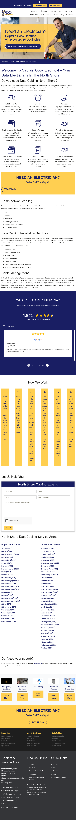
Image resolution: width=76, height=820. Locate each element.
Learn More (6, 696)
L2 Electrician (46, 15)
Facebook (32, 774)
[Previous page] (28, 365)
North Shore (5, 741)
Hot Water (68, 11)
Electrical (44, 11)
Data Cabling (38, 686)
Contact (69, 15)
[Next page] (47, 365)
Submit (8, 528)
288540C (36, 794)
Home (55, 764)
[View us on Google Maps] (39, 2)
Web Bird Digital (53, 816)
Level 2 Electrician (69, 687)
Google (31, 764)
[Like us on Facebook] (37, 2)
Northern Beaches (8, 743)
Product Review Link (36, 771)
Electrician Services (22, 687)
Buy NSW (32, 767)
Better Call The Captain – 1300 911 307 (23, 46)
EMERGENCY (34, 15)
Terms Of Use (19, 813)
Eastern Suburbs (7, 736)
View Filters (10, 326)
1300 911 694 (10, 189)
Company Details (59, 777)
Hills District (5, 738)
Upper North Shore (10, 544)
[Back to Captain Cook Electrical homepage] (7, 13)
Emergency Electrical (6, 687)
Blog (62, 15)
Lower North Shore (50, 544)
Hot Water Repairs (54, 687)
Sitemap (45, 813)
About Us (34, 11)
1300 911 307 (38, 663)
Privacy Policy (7, 813)
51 (43, 365)
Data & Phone (56, 11)
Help (56, 15)
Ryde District (6, 746)
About (55, 767)
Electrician (5, 733)
